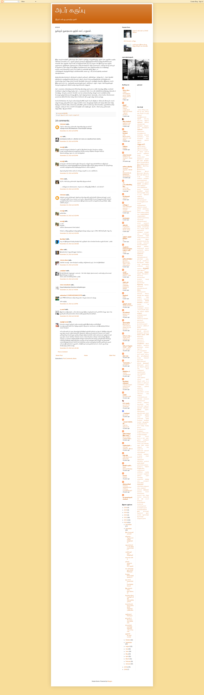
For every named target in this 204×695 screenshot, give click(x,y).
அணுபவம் (146, 120)
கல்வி (142, 225)
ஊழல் (143, 192)
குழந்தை (147, 250)
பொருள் (139, 436)
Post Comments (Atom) (69, 358)
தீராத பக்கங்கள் (127, 121)
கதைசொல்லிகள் (144, 214)
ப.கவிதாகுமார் (140, 370)
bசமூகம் (142, 113)
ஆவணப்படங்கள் (140, 157)
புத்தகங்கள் (139, 407)
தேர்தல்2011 (140, 336)
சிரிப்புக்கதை (140, 275)
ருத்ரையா (139, 475)
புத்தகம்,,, (125, 198)
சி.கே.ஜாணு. (140, 272)
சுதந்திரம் (147, 295)
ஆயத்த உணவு (143, 155)
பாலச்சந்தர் (139, 398)
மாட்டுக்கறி (139, 456)
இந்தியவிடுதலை (145, 164)
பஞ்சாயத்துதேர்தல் (141, 373)
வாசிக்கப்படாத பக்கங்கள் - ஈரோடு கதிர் (127, 158)
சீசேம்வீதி (139, 295)
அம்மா (138, 127)
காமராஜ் (60, 113)
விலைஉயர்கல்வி (140, 493)
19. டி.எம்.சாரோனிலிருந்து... (127, 184)
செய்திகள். (146, 302)
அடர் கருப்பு (70, 10)
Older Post (112, 355)
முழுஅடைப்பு (140, 466)
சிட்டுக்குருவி (126, 196)
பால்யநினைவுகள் (141, 400)
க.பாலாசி (62, 309)
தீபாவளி (139, 331)
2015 (125, 510)
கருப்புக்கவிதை (145, 217)
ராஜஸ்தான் (146, 473)
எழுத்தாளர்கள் (140, 198)
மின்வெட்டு (139, 457)
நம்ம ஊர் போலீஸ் (127, 396)
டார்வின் (139, 309)
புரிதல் (143, 413)
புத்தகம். (147, 409)
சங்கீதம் (147, 262)
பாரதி (147, 393)
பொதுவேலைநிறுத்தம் (142, 434)
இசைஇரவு (146, 160)
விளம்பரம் (139, 497)
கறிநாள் (147, 228)
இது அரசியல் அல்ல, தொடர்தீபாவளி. (129, 591)
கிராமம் (139, 246)
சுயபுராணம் (146, 299)
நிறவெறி (139, 363)
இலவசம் (147, 171)
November (129, 528)
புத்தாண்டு (139, 413)
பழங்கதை (146, 386)
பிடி (123, 240)
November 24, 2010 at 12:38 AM (69, 244)
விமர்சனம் (146, 490)
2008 (125, 669)
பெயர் (138, 425)
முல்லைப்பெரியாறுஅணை (142, 465)
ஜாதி (138, 511)
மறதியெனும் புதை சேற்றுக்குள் (129, 553)
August (128, 646)
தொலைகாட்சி (140, 340)
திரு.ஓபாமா (139, 325)
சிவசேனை (139, 279)
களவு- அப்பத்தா (141, 228)
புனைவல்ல (139, 414)
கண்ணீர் (147, 212)
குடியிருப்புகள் (140, 250)
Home (86, 355)
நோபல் (147, 368)
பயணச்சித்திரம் (140, 384)
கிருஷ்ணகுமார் (140, 248)
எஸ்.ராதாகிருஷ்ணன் (141, 199)
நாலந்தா (139, 357)
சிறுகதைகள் (140, 286)
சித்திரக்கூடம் (126, 371)
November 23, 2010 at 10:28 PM (69, 205)
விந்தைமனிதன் (127, 484)
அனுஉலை (139, 142)
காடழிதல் (146, 232)
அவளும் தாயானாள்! (128, 305)
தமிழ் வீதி (125, 455)
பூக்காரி (147, 416)
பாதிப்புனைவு (140, 393)
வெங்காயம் (139, 500)
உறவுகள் (139, 189)
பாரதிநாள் (139, 395)
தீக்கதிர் (139, 327)
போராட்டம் (139, 438)
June (127, 651)
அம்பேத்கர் (139, 126)
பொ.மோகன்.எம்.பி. (141, 429)
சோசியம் (147, 308)
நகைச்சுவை (140, 347)
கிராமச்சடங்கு (145, 241)
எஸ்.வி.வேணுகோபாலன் (142, 201)
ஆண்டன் (139, 153)
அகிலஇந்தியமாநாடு (141, 117)
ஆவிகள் (147, 158)
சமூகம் (70, 115)
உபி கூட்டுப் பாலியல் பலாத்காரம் (143, 176)
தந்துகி (124, 105)
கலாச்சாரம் (146, 223)
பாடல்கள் (147, 391)
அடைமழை (146, 118)
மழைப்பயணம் (140, 450)
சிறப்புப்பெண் (140, 281)
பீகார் (147, 404)
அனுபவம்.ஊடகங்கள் (141, 148)
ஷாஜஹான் (139, 518)
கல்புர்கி (139, 225)
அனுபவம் (62, 115)
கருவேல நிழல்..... (127, 445)
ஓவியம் (138, 210)
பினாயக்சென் (140, 404)
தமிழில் (125, 395)
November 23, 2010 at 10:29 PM (69, 215)
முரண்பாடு (146, 461)
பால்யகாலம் (146, 398)
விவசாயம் (139, 495)
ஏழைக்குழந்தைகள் (141, 205)
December (129, 524)
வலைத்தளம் (146, 481)
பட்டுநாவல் (139, 375)
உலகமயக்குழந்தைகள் (142, 180)
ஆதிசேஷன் (146, 153)
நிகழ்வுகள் (146, 357)
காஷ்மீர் (139, 239)
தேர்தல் (139, 334)
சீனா (143, 295)
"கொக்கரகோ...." (127, 363)
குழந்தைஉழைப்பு (140, 251)
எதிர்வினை (146, 194)
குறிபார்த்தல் (140, 259)
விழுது (147, 495)
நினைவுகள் (146, 363)
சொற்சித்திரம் (140, 308)
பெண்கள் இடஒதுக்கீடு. (143, 422)
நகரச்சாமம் (146, 345)
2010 (125, 522)
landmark (139, 115)
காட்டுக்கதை (146, 234)
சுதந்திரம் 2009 (143, 297)
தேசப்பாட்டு (146, 332)
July (127, 649)
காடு (138, 234)
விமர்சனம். (139, 491)
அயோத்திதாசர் (145, 127)
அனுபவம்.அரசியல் (141, 146)
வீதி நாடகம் (145, 498)
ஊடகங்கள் (140, 191)
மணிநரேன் (63, 270)
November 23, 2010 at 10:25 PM (69, 189)
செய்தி (147, 300)
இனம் (138, 174)
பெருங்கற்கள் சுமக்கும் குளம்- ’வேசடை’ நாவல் (126, 228)
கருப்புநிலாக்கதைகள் (142, 221)
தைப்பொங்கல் (140, 338)
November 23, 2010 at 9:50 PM (69, 141)
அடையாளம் (139, 120)
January (128, 664)
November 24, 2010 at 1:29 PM (69, 304)
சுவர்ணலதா (139, 300)
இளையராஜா (140, 173)
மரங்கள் (147, 445)
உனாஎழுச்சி (146, 189)
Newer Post (59, 355)
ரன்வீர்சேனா (140, 472)
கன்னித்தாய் (140, 232)
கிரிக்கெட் (146, 246)
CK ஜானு (146, 113)
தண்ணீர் (143, 309)
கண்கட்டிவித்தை (141, 212)
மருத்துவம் (139, 447)
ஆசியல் (141, 151)
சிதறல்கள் (125, 295)
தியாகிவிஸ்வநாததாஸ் (142, 324)
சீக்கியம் (147, 293)
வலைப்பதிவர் (140, 482)
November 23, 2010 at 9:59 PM (69, 173)
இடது (147, 162)
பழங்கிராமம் (139, 388)
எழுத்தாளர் (139, 196)
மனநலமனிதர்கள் (141, 452)
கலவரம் (139, 223)
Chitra (62, 179)
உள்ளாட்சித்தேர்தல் (141, 185)
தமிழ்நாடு (139, 313)
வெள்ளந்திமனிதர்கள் (142, 509)
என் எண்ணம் (126, 312)
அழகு (147, 138)
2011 (125, 520)
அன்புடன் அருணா (127, 346)
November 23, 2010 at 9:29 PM (69, 131)
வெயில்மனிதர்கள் (141, 502)
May (127, 654)
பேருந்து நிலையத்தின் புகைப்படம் (129, 575)
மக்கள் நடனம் (140, 443)
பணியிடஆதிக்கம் (141, 377)
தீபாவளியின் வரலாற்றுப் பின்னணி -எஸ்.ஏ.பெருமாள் (129, 628)
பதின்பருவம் (146, 382)
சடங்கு (138, 264)
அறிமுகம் (139, 140)
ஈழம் (141, 174)
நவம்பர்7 (142, 354)
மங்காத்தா (146, 443)
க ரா (61, 136)
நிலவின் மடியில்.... (127, 465)
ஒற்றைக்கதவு (146, 208)
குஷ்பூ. (147, 259)
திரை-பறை (125, 356)
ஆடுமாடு (125, 225)
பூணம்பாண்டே (140, 418)
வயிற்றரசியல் (140, 479)
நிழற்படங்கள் (140, 359)
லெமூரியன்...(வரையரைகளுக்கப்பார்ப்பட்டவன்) (127, 248)
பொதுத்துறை (140, 431)
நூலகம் (147, 365)
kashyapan (126, 218)
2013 (125, 515)
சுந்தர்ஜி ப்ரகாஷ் (64, 322)
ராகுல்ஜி (147, 472)
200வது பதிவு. (145, 109)
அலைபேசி (146, 135)
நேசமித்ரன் (63, 239)
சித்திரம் (146, 272)
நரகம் (138, 354)
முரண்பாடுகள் (140, 463)
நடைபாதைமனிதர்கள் (142, 350)
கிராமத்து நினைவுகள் (143, 242)
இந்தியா (139, 166)
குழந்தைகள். (140, 255)
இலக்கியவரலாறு (141, 169)
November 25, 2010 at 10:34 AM (69, 316)
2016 (125, 507)
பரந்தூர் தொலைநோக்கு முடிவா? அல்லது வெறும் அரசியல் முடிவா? (127, 95)
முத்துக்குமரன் (140, 459)
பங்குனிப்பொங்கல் (141, 372)
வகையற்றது (140, 477)
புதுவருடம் (146, 406)
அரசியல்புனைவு (140, 131)
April (127, 656)
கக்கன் (147, 210)
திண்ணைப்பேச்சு (140, 322)
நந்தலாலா (146, 352)
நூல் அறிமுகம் (140, 366)
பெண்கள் (146, 420)
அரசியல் (139, 129)
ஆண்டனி (146, 151)
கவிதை (146, 225)
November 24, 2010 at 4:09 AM (69, 254)
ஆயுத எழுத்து (126, 322)
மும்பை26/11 (140, 461)
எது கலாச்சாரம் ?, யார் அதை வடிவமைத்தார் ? (129, 547)
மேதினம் (147, 466)
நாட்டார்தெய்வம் (145, 356)
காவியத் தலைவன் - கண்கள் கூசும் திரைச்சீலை (127, 386)
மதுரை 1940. (140, 445)
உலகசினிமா (146, 178)
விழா (143, 495)
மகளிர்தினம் (146, 440)
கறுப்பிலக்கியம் (140, 230)
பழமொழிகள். (140, 390)
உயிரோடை (125, 146)
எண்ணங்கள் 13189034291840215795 (71, 295)
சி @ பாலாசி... (126, 403)
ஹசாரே (144, 518)
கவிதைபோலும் (145, 226)
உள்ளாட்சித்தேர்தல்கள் (142, 187)
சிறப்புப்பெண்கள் (140, 282)
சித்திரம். (139, 273)
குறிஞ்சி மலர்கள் (127, 304)
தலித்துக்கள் (140, 316)
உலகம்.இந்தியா (145, 183)
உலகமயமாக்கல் (140, 182)
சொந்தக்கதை (140, 306)
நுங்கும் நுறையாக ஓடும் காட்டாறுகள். (129, 564)
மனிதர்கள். (146, 454)
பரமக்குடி (139, 386)
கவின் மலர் (125, 282)
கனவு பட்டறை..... (127, 336)
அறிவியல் (146, 140)
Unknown (63, 124)
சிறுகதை (140, 284)
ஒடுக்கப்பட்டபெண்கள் (142, 207)
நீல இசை (125, 148)
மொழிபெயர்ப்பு (140, 468)
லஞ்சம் (147, 475)
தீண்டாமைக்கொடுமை (142, 329)
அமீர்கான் (146, 122)
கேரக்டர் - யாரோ (127, 275)
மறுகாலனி (146, 450)
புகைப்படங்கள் (140, 406)
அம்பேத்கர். (146, 126)
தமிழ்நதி (147, 311)
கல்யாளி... (125, 477)
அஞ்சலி (139, 118)
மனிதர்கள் (139, 454)
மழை (148, 447)
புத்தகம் (139, 409)
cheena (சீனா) (64, 260)
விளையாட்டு (146, 497)
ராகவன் (125, 475)
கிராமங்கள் (139, 241)
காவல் (147, 237)
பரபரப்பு (147, 384)
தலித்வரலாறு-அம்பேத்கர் (142, 318)
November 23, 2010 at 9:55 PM (69, 155)
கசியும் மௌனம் (127, 155)
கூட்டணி (139, 260)
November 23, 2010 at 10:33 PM (69, 233)
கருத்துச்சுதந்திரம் (141, 216)
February (128, 661)
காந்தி (138, 237)
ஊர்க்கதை (139, 192)
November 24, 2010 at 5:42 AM (69, 265)
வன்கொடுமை (140, 486)
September (129, 642)
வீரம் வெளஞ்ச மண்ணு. (130, 41)
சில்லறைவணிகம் (141, 277)
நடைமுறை (139, 352)
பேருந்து (142, 425)
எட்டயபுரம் (139, 194)
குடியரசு (147, 248)
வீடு (138, 498)
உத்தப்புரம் (145, 174)
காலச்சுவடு (142, 237)
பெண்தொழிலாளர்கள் (142, 423)
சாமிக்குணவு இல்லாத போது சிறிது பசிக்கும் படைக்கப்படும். (140, 45)
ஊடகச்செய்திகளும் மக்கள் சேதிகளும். (129, 570)
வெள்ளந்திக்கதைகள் (142, 507)
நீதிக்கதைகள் (140, 365)
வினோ (62, 249)
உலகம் (66, 115)
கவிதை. (139, 226)
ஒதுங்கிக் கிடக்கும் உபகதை (128, 635)
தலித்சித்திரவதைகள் (142, 315)
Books (124, 297)
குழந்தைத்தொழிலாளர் (142, 257)
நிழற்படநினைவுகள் (141, 361)
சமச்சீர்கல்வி (140, 266)
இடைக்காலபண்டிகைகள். (129, 533)
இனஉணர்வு (146, 173)
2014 (125, 512)
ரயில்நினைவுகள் (140, 470)
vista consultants (65, 285)
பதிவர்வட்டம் (140, 382)
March (128, 659)
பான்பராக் (139, 402)
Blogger (110, 681)
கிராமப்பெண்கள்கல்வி (142, 244)
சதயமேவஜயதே (145, 264)
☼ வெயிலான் (126, 413)
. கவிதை (139, 109)
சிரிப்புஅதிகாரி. (145, 273)
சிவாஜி (147, 279)
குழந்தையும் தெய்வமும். (129, 614)
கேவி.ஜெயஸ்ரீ (140, 262)
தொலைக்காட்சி (140, 341)
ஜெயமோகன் (140, 513)
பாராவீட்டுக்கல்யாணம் (142, 397)
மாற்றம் (147, 456)
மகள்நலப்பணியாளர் (141, 441)
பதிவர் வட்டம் (145, 381)
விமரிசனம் (139, 489)
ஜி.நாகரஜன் (146, 511)
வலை (138, 481)
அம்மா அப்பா (126, 90)
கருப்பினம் (139, 217)
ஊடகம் (147, 191)
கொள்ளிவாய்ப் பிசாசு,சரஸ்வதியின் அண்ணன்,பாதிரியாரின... (129, 607)
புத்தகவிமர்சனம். (141, 411)
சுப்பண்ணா (139, 299)
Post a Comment (62, 352)
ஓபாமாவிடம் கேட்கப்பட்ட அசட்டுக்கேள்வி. (129, 620)
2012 (125, 517)
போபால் (147, 436)
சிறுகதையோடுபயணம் (142, 288)
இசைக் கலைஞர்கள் (141, 162)
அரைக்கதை (140, 135)
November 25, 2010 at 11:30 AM (69, 348)
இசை (138, 160)
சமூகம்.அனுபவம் (140, 270)
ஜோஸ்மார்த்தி (146, 514)
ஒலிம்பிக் (139, 208)
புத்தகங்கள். (146, 407)
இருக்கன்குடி (146, 165)
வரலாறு (147, 479)
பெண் (147, 418)
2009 (125, 667)
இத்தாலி (139, 164)
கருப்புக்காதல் (140, 219)
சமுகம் (147, 266)
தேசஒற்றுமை (140, 332)
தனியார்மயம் (140, 320)
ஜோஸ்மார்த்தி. (140, 516)
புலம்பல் (147, 413)
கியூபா (147, 239)
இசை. (141, 160)
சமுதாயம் (139, 268)
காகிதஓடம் (126, 205)
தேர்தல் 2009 (145, 334)
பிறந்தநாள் (146, 402)
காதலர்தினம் (140, 235)
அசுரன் (124, 252)
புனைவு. (139, 416)
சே (148, 304)
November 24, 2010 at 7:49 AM (69, 289)
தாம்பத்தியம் (126, 364)
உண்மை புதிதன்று (127, 166)
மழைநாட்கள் (76, 115)
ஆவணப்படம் (140, 158)
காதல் (147, 235)
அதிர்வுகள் (139, 122)
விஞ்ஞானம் (146, 486)
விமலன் (147, 491)
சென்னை (139, 304)
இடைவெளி (125, 415)
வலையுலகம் (140, 484)
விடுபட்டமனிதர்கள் (141, 488)
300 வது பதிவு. (141, 111)
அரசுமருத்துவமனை (141, 133)
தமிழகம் (142, 311)
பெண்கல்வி (139, 420)
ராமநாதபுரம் (139, 473)
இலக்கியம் (139, 167)
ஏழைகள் (139, 203)
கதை (138, 214)
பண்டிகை (139, 379)
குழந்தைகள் (140, 253)
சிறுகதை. (146, 284)
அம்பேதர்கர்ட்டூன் (141, 124)
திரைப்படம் (146, 325)
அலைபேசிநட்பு (140, 136)
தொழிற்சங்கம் (140, 343)
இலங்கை (139, 171)
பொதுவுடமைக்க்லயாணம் (142, 432)
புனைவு (147, 415)
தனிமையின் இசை (127, 259)
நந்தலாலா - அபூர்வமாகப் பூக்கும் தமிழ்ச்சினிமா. (129, 539)
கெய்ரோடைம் (146, 260)
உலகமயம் (147, 182)
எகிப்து (147, 192)
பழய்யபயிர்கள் (140, 391)
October (128, 640)
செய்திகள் (140, 302)
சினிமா (139, 290)
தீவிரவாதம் (146, 331)
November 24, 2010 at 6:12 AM (69, 279)
